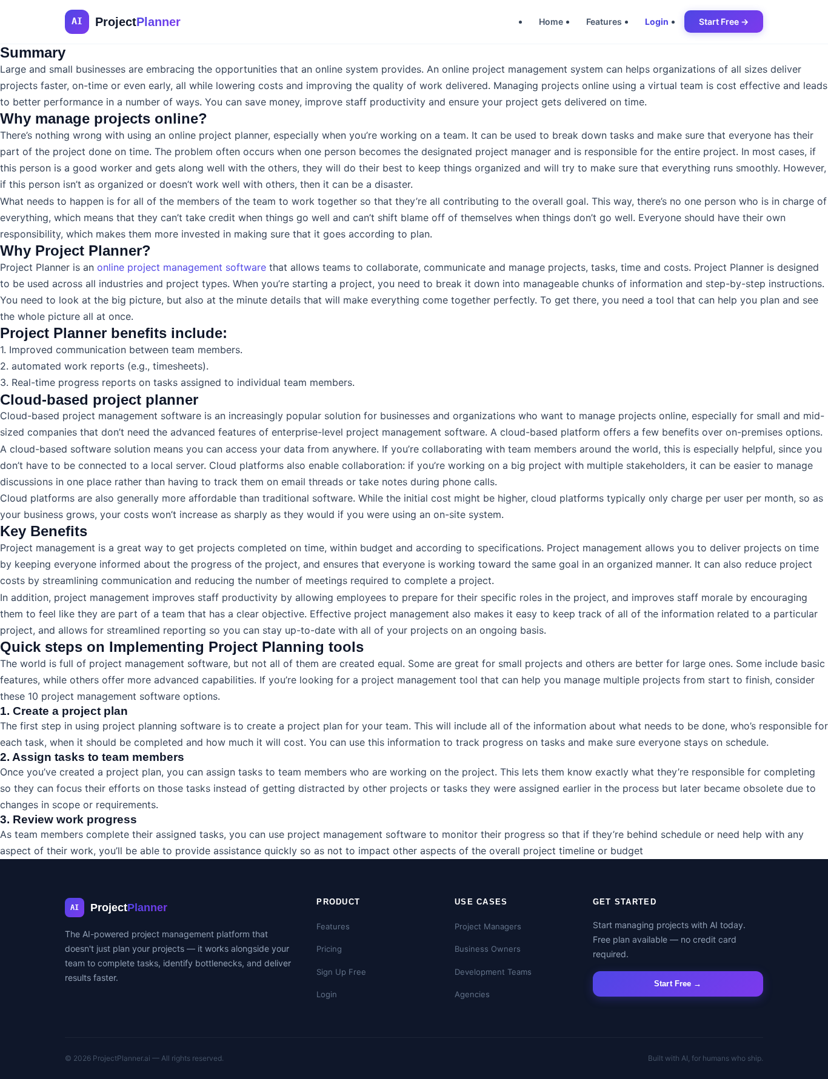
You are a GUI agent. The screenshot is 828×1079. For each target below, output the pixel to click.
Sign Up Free (341, 972)
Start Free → (724, 21)
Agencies (472, 994)
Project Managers (488, 926)
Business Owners (488, 949)
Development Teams (493, 972)
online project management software (181, 267)
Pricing (329, 949)
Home (551, 21)
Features (604, 21)
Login (657, 21)
